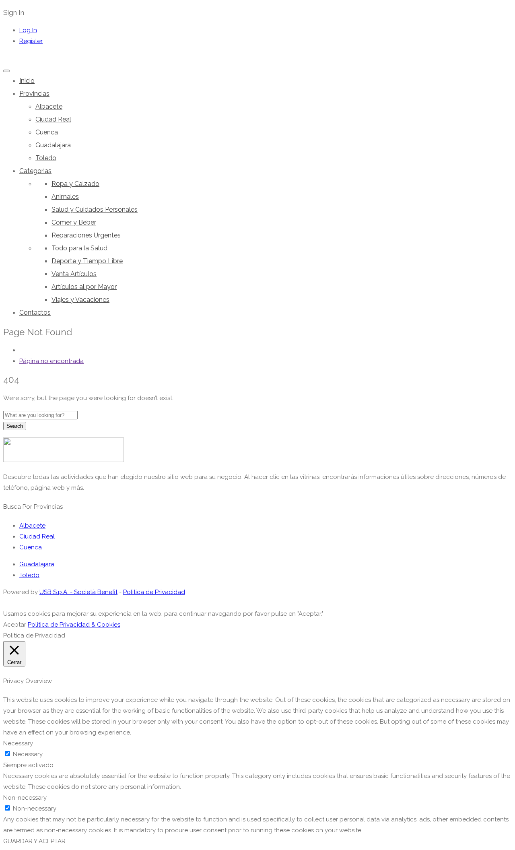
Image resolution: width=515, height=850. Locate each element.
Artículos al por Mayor (84, 287)
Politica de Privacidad (154, 592)
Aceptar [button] (14, 624)
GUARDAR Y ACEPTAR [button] (34, 841)
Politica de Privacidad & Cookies (74, 624)
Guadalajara (53, 145)
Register (31, 41)
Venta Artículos (74, 274)
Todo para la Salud (79, 248)
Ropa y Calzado (75, 184)
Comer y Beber (74, 222)
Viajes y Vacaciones (80, 299)
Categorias (35, 171)
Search (14, 426)
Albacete (48, 106)
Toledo (45, 158)
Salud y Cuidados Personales (95, 209)
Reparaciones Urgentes (86, 235)
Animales (65, 196)
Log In (28, 30)
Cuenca (46, 132)
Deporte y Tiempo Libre (87, 261)
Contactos (35, 312)
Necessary (28, 754)
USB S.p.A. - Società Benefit (78, 592)
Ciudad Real (53, 119)
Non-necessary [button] (25, 797)
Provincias (34, 93)
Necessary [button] (18, 743)
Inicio (27, 81)
